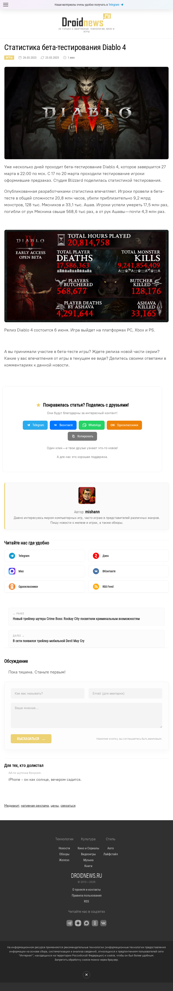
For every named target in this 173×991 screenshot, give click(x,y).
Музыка (88, 860)
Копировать (85, 436)
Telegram (113, 4)
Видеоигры (88, 854)
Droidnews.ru (86, 875)
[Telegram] (69, 923)
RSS (86, 901)
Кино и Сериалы (88, 848)
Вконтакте (66, 425)
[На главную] (86, 19)
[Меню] (5, 4)
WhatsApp (94, 425)
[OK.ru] (95, 923)
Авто (110, 848)
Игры (9, 57)
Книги (88, 866)
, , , (40, 806)
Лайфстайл (110, 854)
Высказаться (31, 739)
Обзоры (64, 854)
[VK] (103, 923)
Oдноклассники (124, 425)
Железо (64, 860)
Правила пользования (86, 895)
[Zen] (78, 923)
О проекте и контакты (86, 889)
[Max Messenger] (86, 923)
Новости (64, 848)
